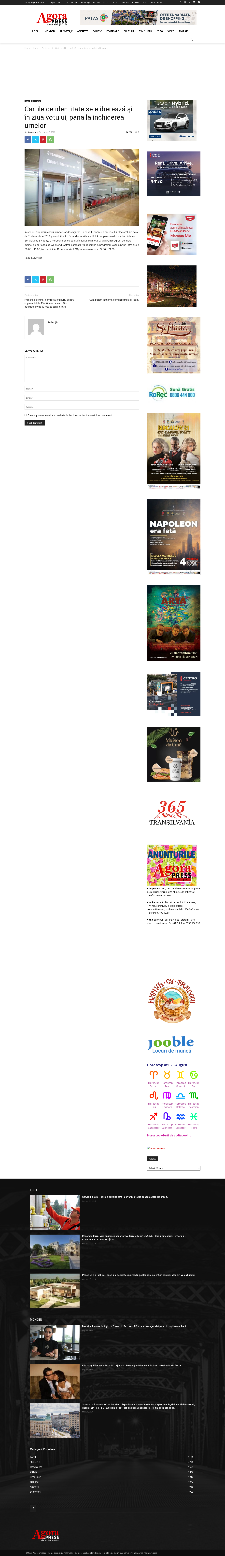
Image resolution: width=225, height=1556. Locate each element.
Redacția (32, 132)
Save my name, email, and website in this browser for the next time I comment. (70, 415)
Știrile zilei (36, 101)
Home (27, 48)
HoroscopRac (193, 1084)
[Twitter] (189, 2)
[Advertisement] (112, 75)
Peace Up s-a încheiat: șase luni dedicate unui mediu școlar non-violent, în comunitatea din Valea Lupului (138, 1275)
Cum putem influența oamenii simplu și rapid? (114, 299)
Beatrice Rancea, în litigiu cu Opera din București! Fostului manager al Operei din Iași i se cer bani (134, 1326)
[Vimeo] (194, 2)
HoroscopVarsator (180, 1126)
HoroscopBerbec (153, 1084)
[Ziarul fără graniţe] (51, 17)
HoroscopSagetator (153, 1126)
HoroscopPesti (193, 1126)
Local (35, 48)
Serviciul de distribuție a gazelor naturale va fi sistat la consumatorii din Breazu (125, 1197)
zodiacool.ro (182, 1135)
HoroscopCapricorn (167, 1126)
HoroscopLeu (153, 1105)
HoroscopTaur (167, 1084)
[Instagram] (185, 2)
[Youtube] (198, 2)
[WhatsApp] (50, 139)
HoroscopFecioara (167, 1105)
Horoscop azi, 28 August (167, 1065)
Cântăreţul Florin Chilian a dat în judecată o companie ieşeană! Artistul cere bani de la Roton (132, 1365)
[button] (191, 39)
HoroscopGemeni (180, 1084)
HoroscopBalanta (180, 1105)
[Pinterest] (43, 139)
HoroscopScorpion (193, 1105)
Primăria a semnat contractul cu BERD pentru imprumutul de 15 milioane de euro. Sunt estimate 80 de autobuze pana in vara (49, 303)
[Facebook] (180, 2)
